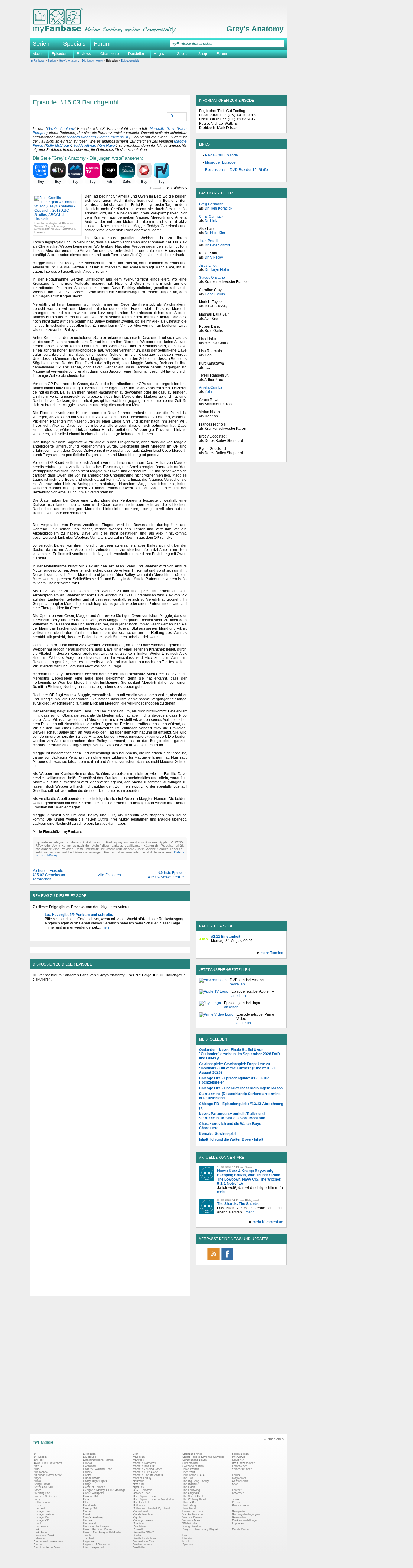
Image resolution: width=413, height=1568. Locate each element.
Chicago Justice (44, 1514)
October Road (141, 1493)
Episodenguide (130, 60)
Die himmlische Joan (47, 1547)
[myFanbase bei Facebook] (227, 1260)
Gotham (88, 1511)
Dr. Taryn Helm (217, 270)
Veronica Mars (191, 1520)
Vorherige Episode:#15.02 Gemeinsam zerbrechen (49, 875)
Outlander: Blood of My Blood (151, 1508)
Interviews (238, 1456)
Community (41, 1526)
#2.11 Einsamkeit (225, 936)
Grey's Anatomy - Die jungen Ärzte (81, 60)
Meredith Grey (162, 129)
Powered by (168, 188)
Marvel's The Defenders (148, 1474)
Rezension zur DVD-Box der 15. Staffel (237, 170)
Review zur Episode (221, 155)
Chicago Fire (42, 1511)
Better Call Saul (43, 1487)
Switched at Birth (193, 1465)
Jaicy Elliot (207, 265)
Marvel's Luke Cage (145, 1471)
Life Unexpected (93, 1547)
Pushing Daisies (143, 1520)
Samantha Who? (143, 1532)
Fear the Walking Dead (97, 1468)
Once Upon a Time (145, 1496)
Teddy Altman (84, 145)
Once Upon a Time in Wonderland (154, 1499)
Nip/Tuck (138, 1487)
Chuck (38, 1523)
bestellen (237, 984)
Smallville (139, 1547)
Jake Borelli (208, 241)
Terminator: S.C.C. (194, 1474)
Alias (37, 1468)
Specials (74, 43)
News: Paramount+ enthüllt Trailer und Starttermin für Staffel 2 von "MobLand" (233, 1116)
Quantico (138, 1523)
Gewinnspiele (240, 1481)
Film (185, 1535)
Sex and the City (143, 1541)
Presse (236, 1502)
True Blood (189, 1508)
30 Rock (39, 1459)
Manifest (138, 1459)
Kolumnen (238, 1459)
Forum (102, 43)
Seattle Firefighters (145, 1538)
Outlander (139, 1505)
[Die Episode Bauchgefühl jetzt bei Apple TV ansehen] (213, 993)
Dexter (38, 1544)
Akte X (38, 1465)
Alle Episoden (109, 875)
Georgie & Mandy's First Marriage (104, 1490)
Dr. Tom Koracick (218, 208)
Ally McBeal (41, 1471)
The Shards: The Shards (238, 1204)
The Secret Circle (193, 1496)
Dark (37, 1529)
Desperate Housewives (48, 1541)
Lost (135, 1453)
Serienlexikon (240, 1453)
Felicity (87, 1471)
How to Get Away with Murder (102, 1532)
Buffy (37, 1499)
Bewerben (238, 1493)
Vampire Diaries (192, 1517)
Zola (208, 392)
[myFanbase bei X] (241, 1260)
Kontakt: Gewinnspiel (217, 1134)
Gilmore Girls (91, 1496)
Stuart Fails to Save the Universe (203, 1456)
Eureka (87, 1462)
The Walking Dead (194, 1499)
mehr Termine (272, 953)
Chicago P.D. (42, 1520)
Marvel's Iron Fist (144, 1465)
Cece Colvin (215, 294)
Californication (42, 1502)
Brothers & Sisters (45, 1496)
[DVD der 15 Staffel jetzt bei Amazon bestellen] (213, 982)
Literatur (187, 1538)
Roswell (138, 1529)
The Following (191, 1490)
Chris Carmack (211, 216)
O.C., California (142, 1490)
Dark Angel (40, 1532)
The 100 (187, 1478)
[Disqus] (110, 1060)
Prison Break (141, 1511)
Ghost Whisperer (93, 1493)
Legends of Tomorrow (96, 1544)
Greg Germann (211, 204)
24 (35, 1453)
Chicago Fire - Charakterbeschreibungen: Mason (241, 1088)
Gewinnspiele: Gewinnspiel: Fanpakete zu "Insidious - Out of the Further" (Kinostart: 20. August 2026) (238, 1068)
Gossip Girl (90, 1508)
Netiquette (238, 1511)
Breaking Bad (42, 1493)
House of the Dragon (96, 1526)
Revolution (139, 1526)
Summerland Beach (194, 1459)
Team (235, 1499)
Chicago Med (42, 1517)
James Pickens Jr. (114, 137)
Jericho (87, 1535)
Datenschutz (240, 1517)
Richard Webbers (81, 137)
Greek (87, 1514)
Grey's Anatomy (255, 28)
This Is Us (189, 1502)
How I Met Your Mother (97, 1529)
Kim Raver (107, 145)
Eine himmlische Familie (98, 1459)
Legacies (88, 1541)
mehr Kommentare (268, 1222)
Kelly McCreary (58, 145)
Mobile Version (241, 1529)
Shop (235, 1484)
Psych (137, 1517)
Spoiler (183, 54)
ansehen (238, 996)
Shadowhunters (142, 1544)
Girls (86, 1499)
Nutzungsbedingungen (246, 1514)
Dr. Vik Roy (214, 257)
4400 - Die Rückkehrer (48, 1462)
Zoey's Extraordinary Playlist (200, 1529)
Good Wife (89, 1505)
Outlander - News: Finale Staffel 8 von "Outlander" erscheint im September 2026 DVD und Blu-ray (239, 1054)
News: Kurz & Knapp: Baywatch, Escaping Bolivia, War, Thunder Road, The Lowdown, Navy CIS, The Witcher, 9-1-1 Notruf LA (249, 1177)
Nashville (138, 1481)
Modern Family (142, 1478)
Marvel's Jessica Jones (147, 1468)
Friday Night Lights (95, 1481)
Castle (38, 1505)
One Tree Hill (141, 1502)
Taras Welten (190, 1468)
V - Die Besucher (193, 1514)
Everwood (89, 1465)
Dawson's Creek (44, 1535)
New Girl (138, 1484)
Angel (37, 1478)
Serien (52, 60)
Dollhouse (89, 1453)
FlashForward (91, 1478)
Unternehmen (240, 1505)
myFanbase (37, 60)
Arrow (37, 1481)
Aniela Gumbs (210, 387)
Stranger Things (192, 1453)
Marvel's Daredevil (144, 1462)
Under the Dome (192, 1511)
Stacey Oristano (212, 277)
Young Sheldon (191, 1526)
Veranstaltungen (242, 1468)
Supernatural (190, 1462)
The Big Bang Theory (195, 1481)
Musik (186, 1541)
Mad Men (139, 1456)
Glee (86, 1502)
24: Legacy (40, 1456)
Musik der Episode (220, 162)
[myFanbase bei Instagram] (255, 1260)
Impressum (239, 1523)
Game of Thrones (94, 1487)
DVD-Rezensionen (243, 1462)
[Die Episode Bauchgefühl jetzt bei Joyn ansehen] (210, 1005)
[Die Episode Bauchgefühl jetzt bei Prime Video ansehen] (216, 1018)
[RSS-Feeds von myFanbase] (213, 1260)
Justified (88, 1538)
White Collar (190, 1523)
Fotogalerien (239, 1465)
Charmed (39, 1508)
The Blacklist (190, 1484)
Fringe (87, 1484)
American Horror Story (48, 1474)
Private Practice (143, 1514)
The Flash (188, 1487)
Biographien (239, 1478)
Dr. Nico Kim (215, 233)
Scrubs (137, 1535)
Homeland (89, 1523)
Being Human (42, 1484)
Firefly (87, 1474)
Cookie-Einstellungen (245, 1520)
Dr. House (89, 1456)
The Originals (190, 1493)
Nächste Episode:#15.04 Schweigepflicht (167, 875)
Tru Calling (189, 1505)
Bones (37, 1490)
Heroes (87, 1520)
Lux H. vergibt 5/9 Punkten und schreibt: (79, 915)
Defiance (39, 1538)
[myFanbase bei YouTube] (269, 1260)
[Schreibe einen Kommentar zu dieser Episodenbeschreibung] (167, 116)
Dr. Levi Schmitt (217, 245)
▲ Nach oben (273, 1439)
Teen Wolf (188, 1471)
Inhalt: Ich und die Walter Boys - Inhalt (231, 1139)
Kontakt (237, 1490)
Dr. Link (211, 221)
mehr (105, 927)
